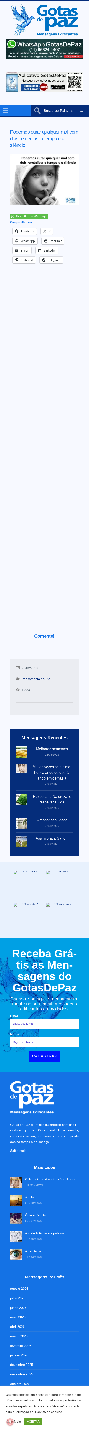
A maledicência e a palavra (44, 1233)
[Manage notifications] (10, 1422)
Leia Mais (14, 1421)
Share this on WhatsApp (31, 216)
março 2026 (19, 1336)
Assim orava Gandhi (52, 838)
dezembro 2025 (21, 1364)
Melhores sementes (52, 749)
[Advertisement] (44, 454)
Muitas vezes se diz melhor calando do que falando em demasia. (52, 772)
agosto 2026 (19, 1288)
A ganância (33, 1251)
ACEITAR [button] (33, 1421)
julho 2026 (17, 1298)
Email (14, 1016)
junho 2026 (18, 1308)
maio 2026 (18, 1317)
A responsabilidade (52, 820)
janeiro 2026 (19, 1355)
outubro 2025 (20, 1384)
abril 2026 (17, 1326)
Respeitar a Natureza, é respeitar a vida (52, 799)
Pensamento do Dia (36, 679)
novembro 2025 (21, 1374)
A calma (31, 1197)
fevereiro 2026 (20, 1346)
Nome (14, 1034)
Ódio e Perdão (35, 1215)
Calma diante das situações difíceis (50, 1179)
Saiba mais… (19, 1150)
